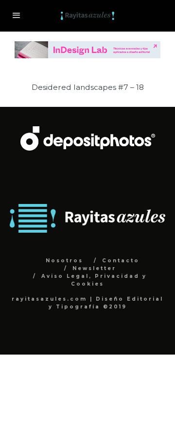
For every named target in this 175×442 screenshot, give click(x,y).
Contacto (121, 260)
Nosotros (64, 260)
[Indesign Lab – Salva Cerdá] (87, 46)
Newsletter (94, 268)
